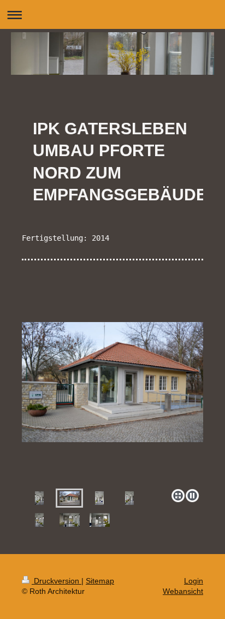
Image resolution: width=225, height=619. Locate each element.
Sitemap (100, 580)
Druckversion (56, 580)
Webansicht (183, 591)
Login (193, 580)
